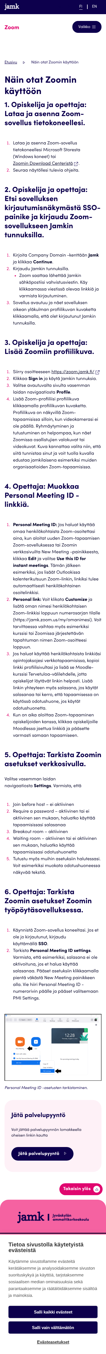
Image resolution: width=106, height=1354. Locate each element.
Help (62, 7)
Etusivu (11, 63)
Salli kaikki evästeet (53, 1312)
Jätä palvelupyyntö (38, 1154)
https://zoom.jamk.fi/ (72, 372)
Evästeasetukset (53, 1342)
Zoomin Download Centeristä (43, 164)
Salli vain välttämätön (53, 1327)
